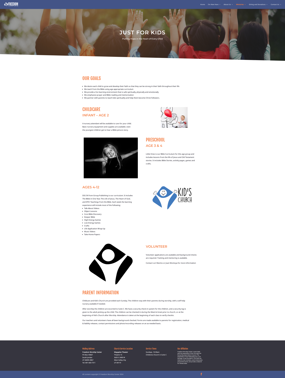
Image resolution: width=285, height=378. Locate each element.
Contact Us (275, 4)
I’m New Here (213, 4)
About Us (227, 4)
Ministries (240, 4)
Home (202, 4)
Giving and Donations (257, 4)
